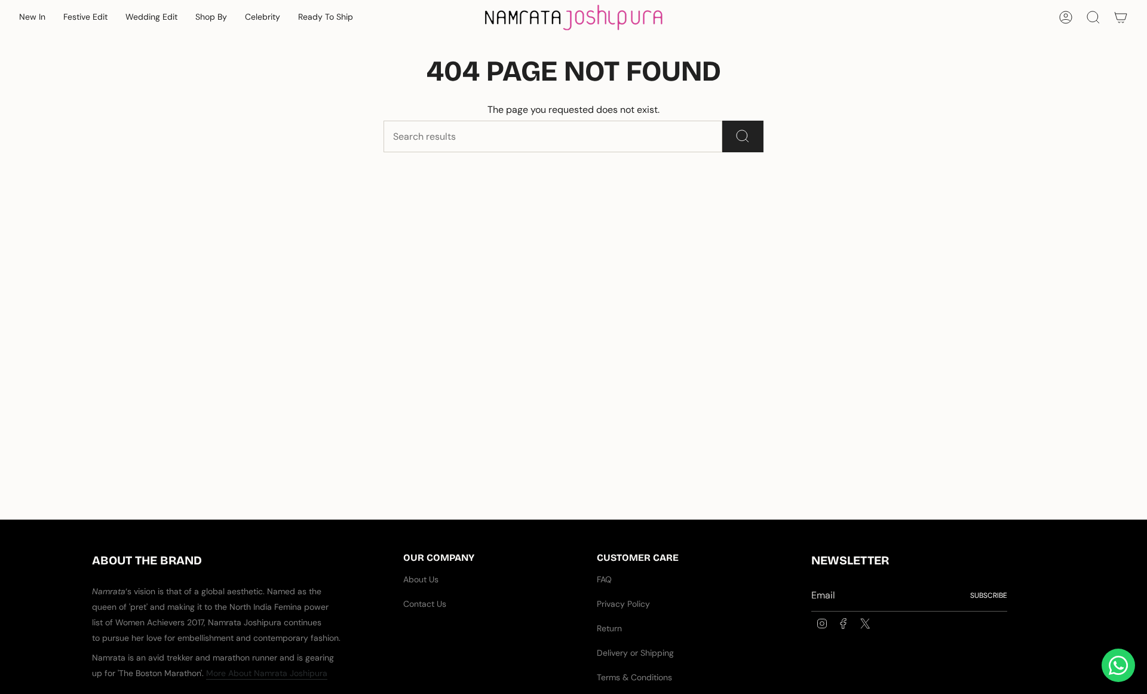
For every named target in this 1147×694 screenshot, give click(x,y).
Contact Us (424, 603)
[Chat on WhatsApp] (1118, 665)
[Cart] (1120, 17)
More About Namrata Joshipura (266, 673)
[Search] (742, 136)
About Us (420, 579)
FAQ (604, 579)
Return (609, 628)
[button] (32, 17)
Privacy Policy (623, 603)
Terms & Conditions (634, 677)
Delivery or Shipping (635, 652)
